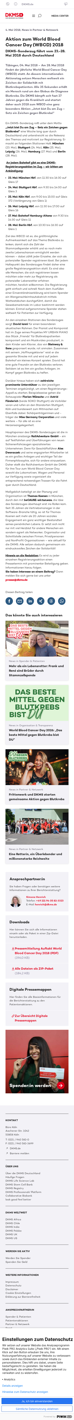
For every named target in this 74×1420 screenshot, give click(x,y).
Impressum (12, 1281)
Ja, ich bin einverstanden (37, 1401)
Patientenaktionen (17, 1320)
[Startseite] (14, 16)
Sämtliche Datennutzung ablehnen (37, 1408)
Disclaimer (12, 1289)
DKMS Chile (13, 1223)
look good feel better (18, 1199)
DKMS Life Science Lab (20, 1180)
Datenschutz (13, 1285)
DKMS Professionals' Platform (23, 1192)
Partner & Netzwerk (17, 1324)
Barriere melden (19, 1153)
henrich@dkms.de (46, 904)
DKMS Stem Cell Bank (19, 1184)
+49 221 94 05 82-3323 (50, 900)
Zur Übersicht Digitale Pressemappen (31, 1018)
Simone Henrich (36, 897)
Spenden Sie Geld (16, 1261)
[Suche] (40, 16)
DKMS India (12, 1226)
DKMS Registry (15, 1188)
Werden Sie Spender (18, 1258)
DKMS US (11, 1238)
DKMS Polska (13, 1230)
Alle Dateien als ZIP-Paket (34, 971)
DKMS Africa (13, 1219)
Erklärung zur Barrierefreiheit (23, 1296)
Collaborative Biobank (19, 1195)
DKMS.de (27, 4)
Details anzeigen (12, 1385)
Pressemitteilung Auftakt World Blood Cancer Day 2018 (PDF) (38, 953)
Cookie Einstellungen (18, 1293)
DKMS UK (11, 1234)
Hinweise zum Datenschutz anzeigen (25, 1391)
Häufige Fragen (15, 1177)
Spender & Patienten (18, 1316)
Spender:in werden (37, 1061)
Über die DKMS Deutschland (23, 1173)
